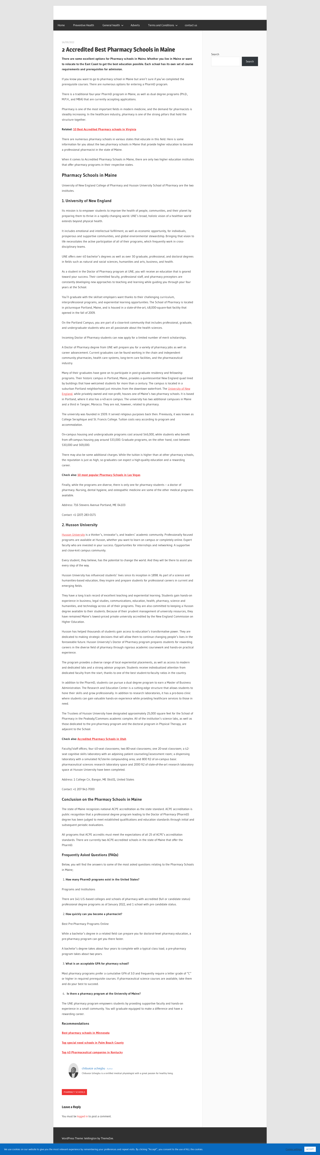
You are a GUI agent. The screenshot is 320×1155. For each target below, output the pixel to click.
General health (111, 25)
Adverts (135, 25)
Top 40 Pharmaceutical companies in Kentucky (92, 1052)
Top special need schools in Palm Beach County (93, 1043)
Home (61, 25)
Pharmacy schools (74, 1092)
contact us (191, 25)
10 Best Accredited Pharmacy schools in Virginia (104, 129)
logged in (82, 1116)
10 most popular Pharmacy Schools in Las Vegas (109, 475)
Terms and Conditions (161, 25)
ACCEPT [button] (310, 1149)
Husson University (73, 535)
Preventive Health (83, 25)
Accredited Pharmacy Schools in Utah (102, 739)
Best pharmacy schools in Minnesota (86, 1033)
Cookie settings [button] (294, 1149)
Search (215, 54)
